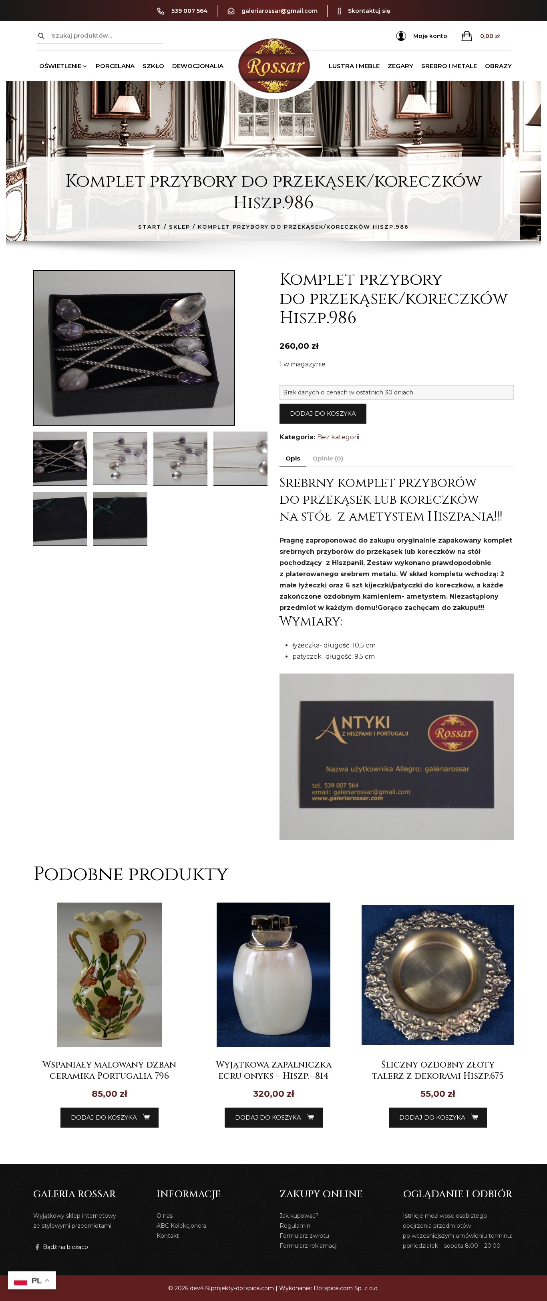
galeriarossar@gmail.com (279, 10)
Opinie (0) (327, 458)
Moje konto (430, 36)
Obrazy (498, 66)
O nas (165, 1215)
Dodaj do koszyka (323, 413)
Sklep (179, 226)
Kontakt (168, 1235)
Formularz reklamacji (309, 1245)
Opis (293, 458)
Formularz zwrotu (304, 1235)
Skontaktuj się (369, 10)
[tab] (293, 459)
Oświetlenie (60, 66)
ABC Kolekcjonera (181, 1225)
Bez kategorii (338, 437)
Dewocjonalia (197, 66)
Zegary (400, 66)
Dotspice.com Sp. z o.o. (346, 1288)
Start (149, 226)
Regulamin (295, 1225)
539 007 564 (189, 10)
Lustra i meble (354, 66)
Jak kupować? (299, 1215)
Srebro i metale (449, 66)
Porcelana (115, 66)
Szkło (153, 66)
